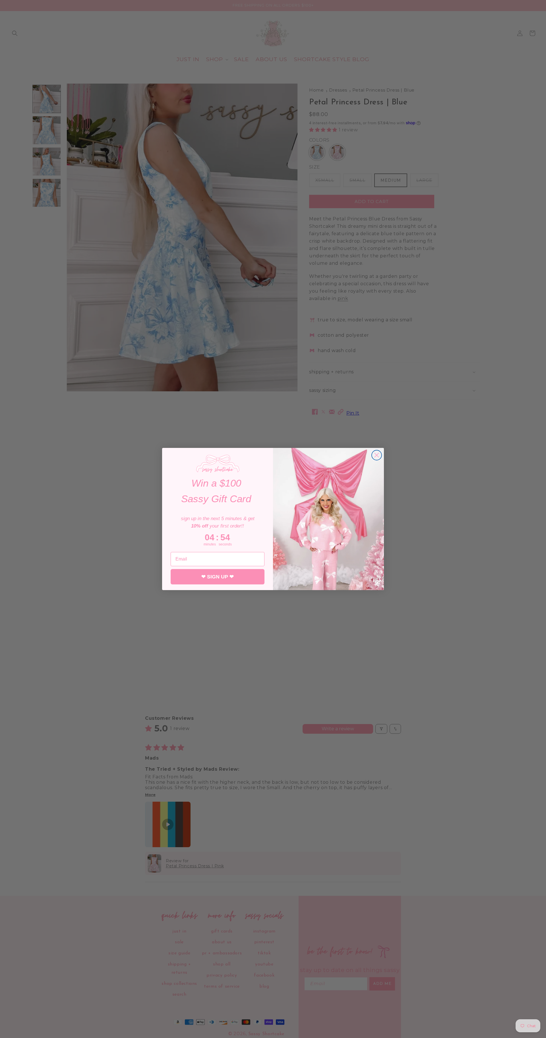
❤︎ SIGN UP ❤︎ (217, 577)
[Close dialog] (377, 455)
